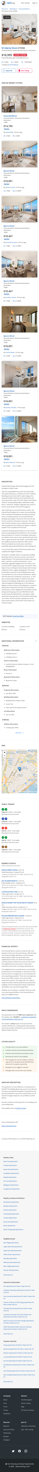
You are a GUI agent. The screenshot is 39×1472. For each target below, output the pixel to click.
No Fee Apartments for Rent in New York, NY (17, 1361)
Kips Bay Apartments (10, 1258)
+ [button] (4, 752)
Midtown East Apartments (11, 1262)
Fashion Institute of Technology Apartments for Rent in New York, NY (18, 1303)
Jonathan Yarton (11, 297)
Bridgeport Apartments (10, 1185)
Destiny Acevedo (11, 407)
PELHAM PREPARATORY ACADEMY (13, 916)
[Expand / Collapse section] (36, 641)
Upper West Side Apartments (12, 1247)
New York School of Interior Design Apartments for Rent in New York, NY (18, 1322)
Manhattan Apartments (11, 1202)
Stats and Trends (8, 1430)
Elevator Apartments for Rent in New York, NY (18, 1353)
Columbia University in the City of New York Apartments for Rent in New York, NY (17, 1316)
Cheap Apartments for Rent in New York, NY (17, 1345)
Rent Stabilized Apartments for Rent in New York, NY (19, 1376)
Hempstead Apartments (11, 1214)
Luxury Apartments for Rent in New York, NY (17, 1357)
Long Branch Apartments (11, 1189)
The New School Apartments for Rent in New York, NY (17, 1309)
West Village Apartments (11, 1266)
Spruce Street (9, 171)
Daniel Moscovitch (11, 242)
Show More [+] (8, 1275)
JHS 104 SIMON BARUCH (10, 881)
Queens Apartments (9, 1210)
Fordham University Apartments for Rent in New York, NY (19, 1291)
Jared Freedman (13, 65)
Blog (22, 1407)
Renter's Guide (26, 1403)
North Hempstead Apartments (13, 1229)
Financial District (10, 116)
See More (18, 733)
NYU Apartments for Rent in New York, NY (16, 1286)
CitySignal (6, 1440)
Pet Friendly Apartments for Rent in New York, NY (19, 1371)
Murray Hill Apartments (11, 1270)
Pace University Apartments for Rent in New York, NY (19, 1297)
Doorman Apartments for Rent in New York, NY (18, 1349)
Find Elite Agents (26, 1400)
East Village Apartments (11, 1243)
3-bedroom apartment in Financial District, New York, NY (19, 1018)
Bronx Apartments (9, 1226)
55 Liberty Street (10, 48)
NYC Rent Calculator (27, 1410)
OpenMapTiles (23, 792)
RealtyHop (6, 1414)
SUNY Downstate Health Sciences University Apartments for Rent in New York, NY (17, 1328)
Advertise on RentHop (28, 1426)
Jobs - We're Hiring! (27, 1430)
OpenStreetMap (32, 792)
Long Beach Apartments (11, 1173)
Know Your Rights (18, 616)
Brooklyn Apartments (10, 1206)
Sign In (34, 3)
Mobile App (7, 1433)
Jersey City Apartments (10, 1169)
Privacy (5, 1410)
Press (5, 1403)
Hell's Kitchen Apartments (11, 1254)
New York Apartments (10, 1161)
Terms (5, 1407)
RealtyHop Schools (10, 929)
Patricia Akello (10, 352)
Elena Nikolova (10, 462)
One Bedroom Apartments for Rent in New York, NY (18, 1366)
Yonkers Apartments (10, 1165)
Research (6, 1426)
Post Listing (25, 3)
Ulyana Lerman (10, 187)
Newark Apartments (9, 1177)
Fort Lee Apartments (10, 1181)
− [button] (4, 755)
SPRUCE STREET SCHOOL (10, 870)
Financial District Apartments (11, 998)
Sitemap (6, 1436)
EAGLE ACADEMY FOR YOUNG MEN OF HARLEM (17, 903)
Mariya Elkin (9, 132)
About (5, 1400)
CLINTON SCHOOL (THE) (9, 892)
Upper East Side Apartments (12, 1251)
